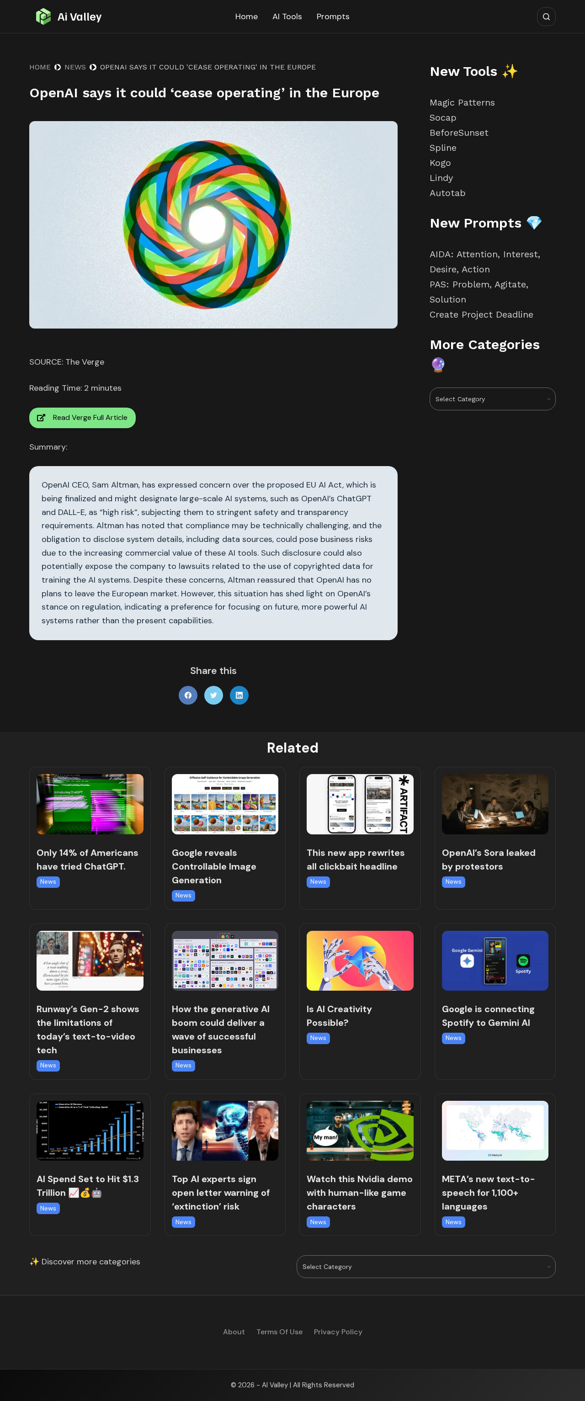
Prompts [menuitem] (333, 16)
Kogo (440, 162)
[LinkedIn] (239, 695)
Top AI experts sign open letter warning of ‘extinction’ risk (221, 1192)
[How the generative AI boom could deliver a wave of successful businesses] (225, 961)
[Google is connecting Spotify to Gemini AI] (495, 961)
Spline (443, 147)
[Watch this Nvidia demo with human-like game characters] (360, 1131)
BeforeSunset (459, 132)
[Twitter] (213, 695)
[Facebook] (188, 695)
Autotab (448, 192)
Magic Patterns (462, 102)
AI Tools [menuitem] (287, 16)
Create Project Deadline (481, 314)
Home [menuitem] (246, 16)
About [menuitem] (234, 1332)
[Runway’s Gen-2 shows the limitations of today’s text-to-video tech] (90, 961)
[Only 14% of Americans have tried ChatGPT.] (90, 804)
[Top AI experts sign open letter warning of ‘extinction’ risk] (225, 1131)
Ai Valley (79, 16)
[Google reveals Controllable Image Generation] (225, 804)
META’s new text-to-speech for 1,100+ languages (488, 1192)
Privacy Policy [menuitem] (338, 1332)
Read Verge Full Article (90, 417)
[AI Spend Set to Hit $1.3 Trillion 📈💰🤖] (90, 1131)
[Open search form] (546, 16)
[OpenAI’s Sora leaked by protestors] (495, 804)
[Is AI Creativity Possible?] (360, 961)
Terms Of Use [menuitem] (279, 1332)
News (48, 881)
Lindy (443, 177)
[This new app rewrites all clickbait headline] (360, 804)
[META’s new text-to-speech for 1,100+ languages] (495, 1131)
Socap (443, 117)
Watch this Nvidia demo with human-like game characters (360, 1192)
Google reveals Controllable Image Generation (214, 866)
